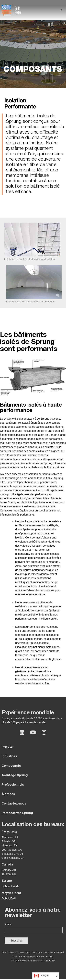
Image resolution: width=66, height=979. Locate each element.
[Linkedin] (22, 732)
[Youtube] (33, 732)
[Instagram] (44, 732)
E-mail (8, 924)
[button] (61, 10)
